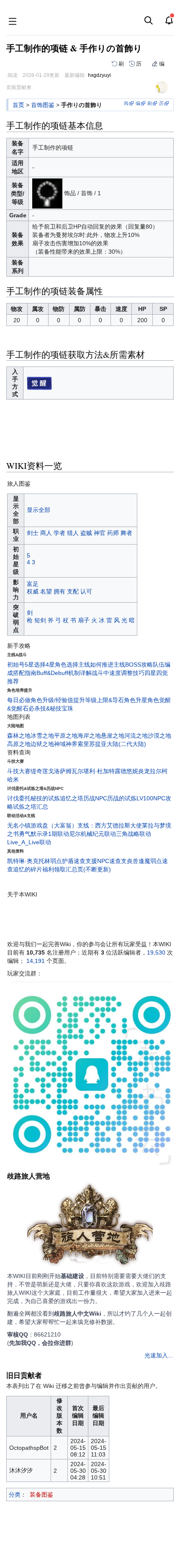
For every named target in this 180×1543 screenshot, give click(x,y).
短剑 (40, 620)
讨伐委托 (19, 798)
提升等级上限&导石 (98, 700)
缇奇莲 (39, 771)
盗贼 (86, 533)
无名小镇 (19, 825)
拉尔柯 (158, 771)
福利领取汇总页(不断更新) (76, 869)
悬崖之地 (112, 735)
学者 (59, 533)
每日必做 (19, 700)
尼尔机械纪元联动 (92, 833)
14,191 (35, 960)
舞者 (126, 533)
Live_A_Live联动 (29, 842)
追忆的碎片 (27, 869)
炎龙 (144, 771)
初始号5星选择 (26, 664)
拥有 (59, 591)
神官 (99, 533)
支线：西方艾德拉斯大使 (109, 825)
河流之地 (136, 735)
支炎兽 (130, 861)
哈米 (13, 779)
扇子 (84, 620)
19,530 (156, 952)
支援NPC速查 (103, 861)
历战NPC (95, 798)
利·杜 (96, 771)
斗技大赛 (19, 771)
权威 (33, 591)
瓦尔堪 (80, 771)
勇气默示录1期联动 (44, 833)
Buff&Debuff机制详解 (64, 673)
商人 (46, 533)
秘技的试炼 (45, 798)
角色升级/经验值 (52, 700)
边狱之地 (42, 744)
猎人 (73, 533)
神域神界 (65, 744)
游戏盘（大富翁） (54, 825)
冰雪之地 (42, 735)
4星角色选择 (62, 664)
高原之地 (19, 744)
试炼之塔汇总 (30, 806)
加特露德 (114, 771)
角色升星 (135, 700)
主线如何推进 (95, 664)
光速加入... (158, 1355)
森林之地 (19, 735)
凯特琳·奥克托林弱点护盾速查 (46, 861)
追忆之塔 (71, 798)
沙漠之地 (159, 735)
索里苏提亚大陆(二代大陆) (111, 744)
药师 (113, 533)
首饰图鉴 (42, 105)
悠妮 (132, 771)
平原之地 (65, 735)
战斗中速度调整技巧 (118, 673)
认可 (86, 591)
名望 (46, 591)
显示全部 (38, 510)
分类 (15, 1494)
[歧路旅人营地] (90, 1226)
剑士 (33, 533)
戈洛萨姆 (60, 771)
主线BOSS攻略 (133, 664)
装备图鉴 (41, 1494)
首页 (18, 105)
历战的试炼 (121, 798)
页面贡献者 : (20, 87)
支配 (73, 591)
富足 (33, 584)
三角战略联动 (133, 833)
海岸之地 (89, 735)
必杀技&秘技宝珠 (50, 708)
